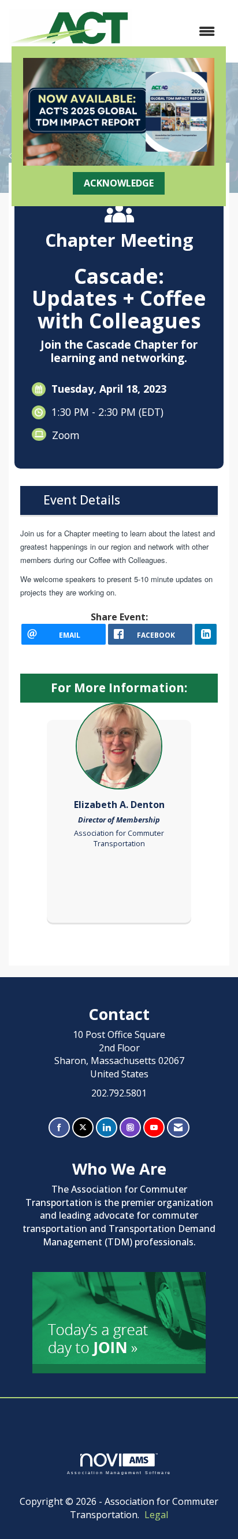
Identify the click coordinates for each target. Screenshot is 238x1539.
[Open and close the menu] (179, 31)
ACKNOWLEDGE (119, 183)
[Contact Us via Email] (178, 1127)
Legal (156, 1514)
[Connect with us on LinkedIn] (106, 1127)
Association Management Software (119, 1472)
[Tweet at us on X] (83, 1127)
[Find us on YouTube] (154, 1127)
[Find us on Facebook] (59, 1127)
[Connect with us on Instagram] (130, 1127)
